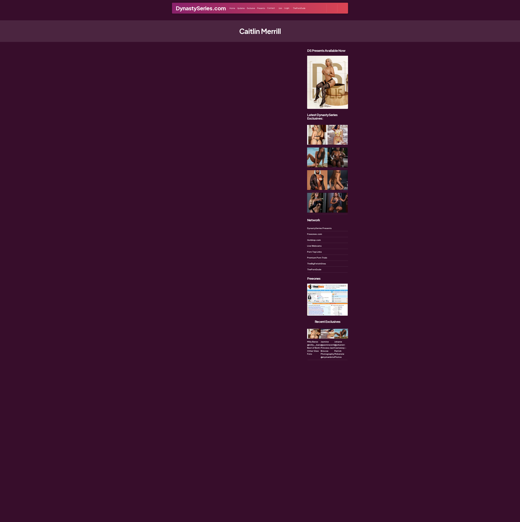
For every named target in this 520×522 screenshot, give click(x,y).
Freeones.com (314, 234)
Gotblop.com (314, 240)
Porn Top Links (314, 251)
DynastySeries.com (201, 8)
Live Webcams (314, 245)
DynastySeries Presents (319, 228)
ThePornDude (314, 269)
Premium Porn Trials (317, 257)
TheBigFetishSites (316, 263)
